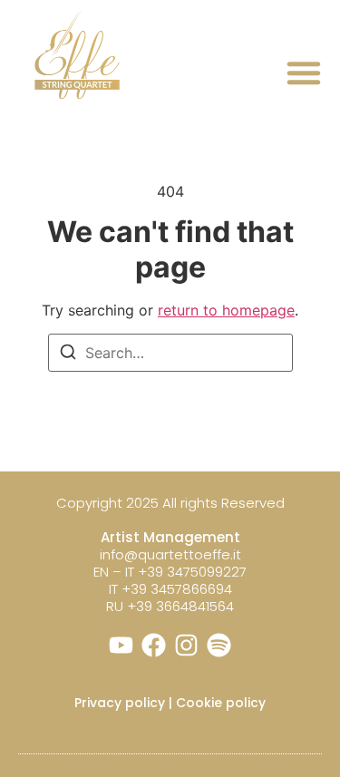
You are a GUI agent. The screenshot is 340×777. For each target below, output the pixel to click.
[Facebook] (153, 645)
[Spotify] (219, 645)
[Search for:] (170, 353)
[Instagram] (186, 645)
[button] (304, 72)
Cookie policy (221, 703)
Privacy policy (119, 703)
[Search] (68, 354)
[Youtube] (121, 645)
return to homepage (226, 310)
